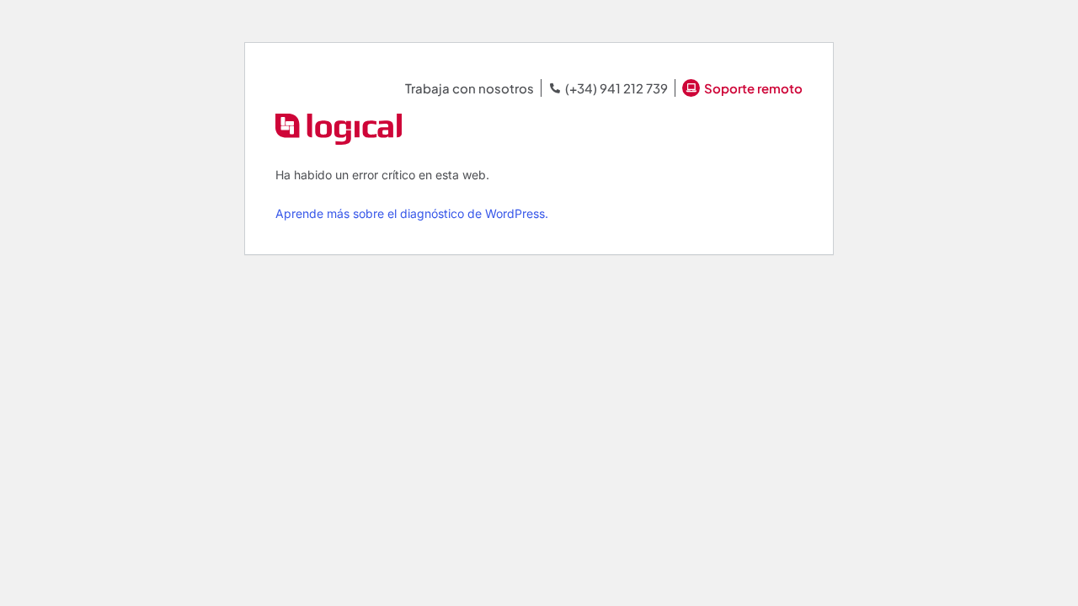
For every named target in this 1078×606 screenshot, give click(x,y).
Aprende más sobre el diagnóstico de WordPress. (411, 213)
